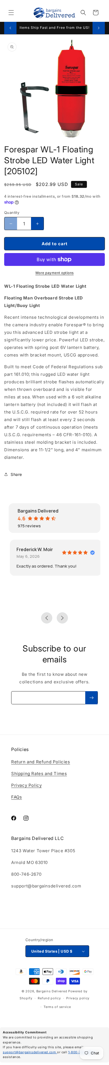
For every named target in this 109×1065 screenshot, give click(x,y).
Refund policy (49, 998)
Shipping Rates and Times (39, 773)
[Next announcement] (99, 28)
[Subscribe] (91, 697)
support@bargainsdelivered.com (30, 1052)
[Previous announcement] (10, 28)
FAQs (16, 797)
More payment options (54, 273)
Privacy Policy (26, 785)
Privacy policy (77, 998)
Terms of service (57, 1007)
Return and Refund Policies (40, 761)
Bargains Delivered (51, 991)
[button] (11, 12)
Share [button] (16, 474)
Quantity (11, 212)
